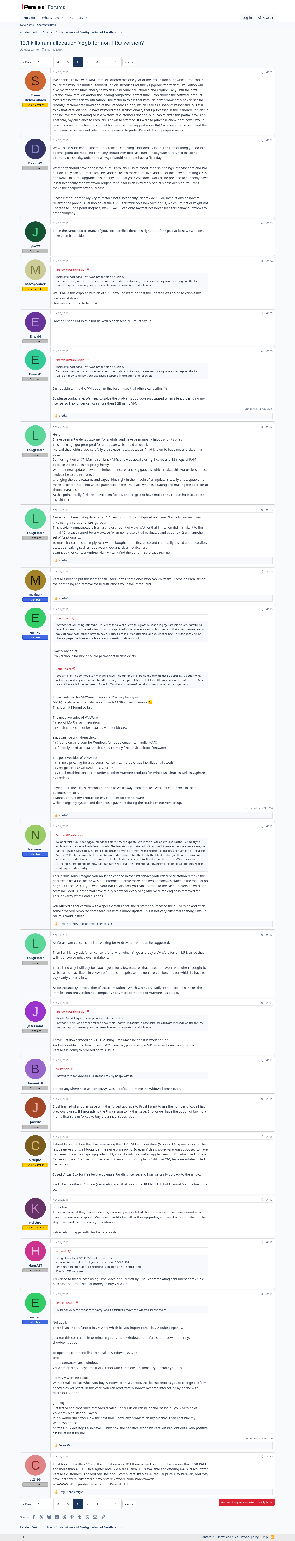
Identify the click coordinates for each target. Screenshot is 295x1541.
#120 (269, 1456)
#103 (269, 223)
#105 (269, 313)
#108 (269, 510)
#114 (269, 1060)
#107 (269, 427)
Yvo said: (61, 1251)
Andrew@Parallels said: (70, 270)
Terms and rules (228, 1537)
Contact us (207, 1537)
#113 (269, 1003)
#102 (269, 140)
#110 (269, 609)
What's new (50, 17)
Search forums (46, 25)
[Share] (262, 72)
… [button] (49, 62)
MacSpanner (32, 49)
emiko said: (63, 1069)
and (71, 1492)
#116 (269, 1137)
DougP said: (63, 618)
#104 (269, 261)
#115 (269, 1099)
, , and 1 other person (85, 924)
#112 (269, 935)
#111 (269, 826)
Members (76, 17)
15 (116, 62)
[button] (62, 18)
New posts (27, 25)
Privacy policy (250, 1537)
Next (127, 62)
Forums (29, 17)
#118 (269, 1242)
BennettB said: (65, 1303)
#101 (269, 72)
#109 (269, 571)
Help (265, 1537)
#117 (269, 1199)
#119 (269, 1294)
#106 (269, 351)
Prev (28, 62)
